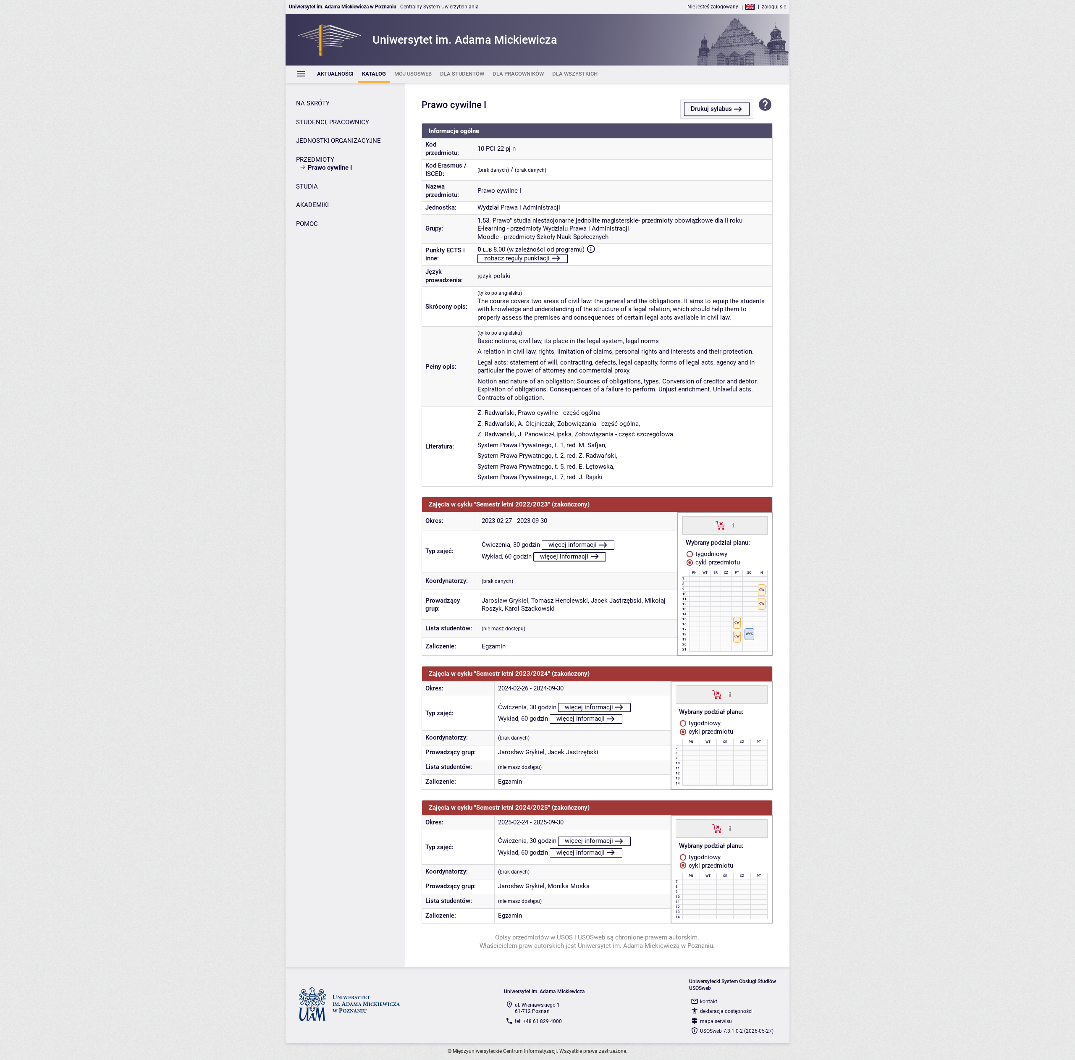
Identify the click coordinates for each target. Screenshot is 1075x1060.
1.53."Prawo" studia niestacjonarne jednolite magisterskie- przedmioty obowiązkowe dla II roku (609, 220)
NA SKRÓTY (313, 103)
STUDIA (307, 186)
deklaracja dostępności (726, 1011)
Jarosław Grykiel (505, 600)
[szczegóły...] (733, 525)
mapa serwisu (716, 1021)
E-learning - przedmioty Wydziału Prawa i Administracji (553, 228)
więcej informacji (572, 544)
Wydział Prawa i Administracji (518, 207)
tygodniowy (710, 554)
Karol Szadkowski (530, 608)
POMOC (307, 224)
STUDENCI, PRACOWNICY (332, 122)
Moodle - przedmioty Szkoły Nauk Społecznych (542, 237)
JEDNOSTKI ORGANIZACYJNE (338, 140)
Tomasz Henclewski (559, 600)
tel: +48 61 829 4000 (538, 1021)
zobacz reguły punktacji (517, 258)
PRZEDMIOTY (315, 159)
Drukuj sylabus (711, 109)
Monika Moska (569, 886)
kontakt (708, 1002)
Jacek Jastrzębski (616, 600)
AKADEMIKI (312, 205)
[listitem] (335, 74)
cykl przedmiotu (717, 562)
